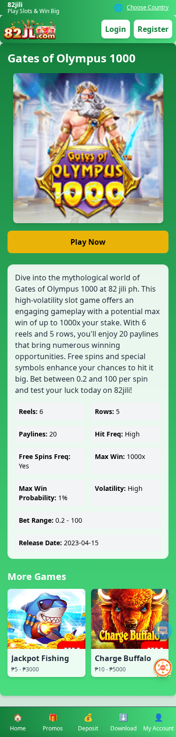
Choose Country (147, 7)
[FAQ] (162, 630)
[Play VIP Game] (162, 667)
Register (153, 29)
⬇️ (123, 722)
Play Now (88, 242)
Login (115, 29)
